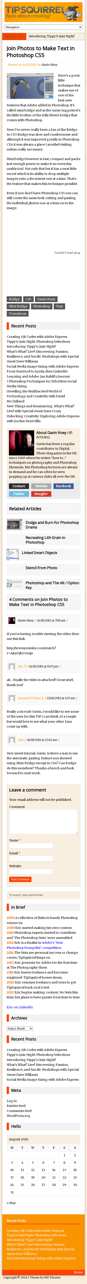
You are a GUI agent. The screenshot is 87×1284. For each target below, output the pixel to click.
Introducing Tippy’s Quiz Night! (51, 36)
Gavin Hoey (49, 65)
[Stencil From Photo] (14, 573)
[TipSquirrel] (43, 12)
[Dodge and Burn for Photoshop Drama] (14, 528)
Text (59, 306)
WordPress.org (18, 1116)
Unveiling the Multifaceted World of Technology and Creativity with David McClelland (36, 396)
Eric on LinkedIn (20, 1007)
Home (78, 1272)
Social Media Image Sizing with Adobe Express (43, 366)
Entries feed (16, 1106)
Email (14, 853)
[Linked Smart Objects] (13, 558)
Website (41, 486)
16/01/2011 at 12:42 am (42, 740)
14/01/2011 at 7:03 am (51, 620)
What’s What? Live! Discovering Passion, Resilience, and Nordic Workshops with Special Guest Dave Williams (43, 357)
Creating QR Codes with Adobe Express (37, 337)
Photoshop (41, 306)
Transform (17, 314)
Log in (12, 1101)
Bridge (14, 299)
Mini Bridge (18, 306)
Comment (17, 807)
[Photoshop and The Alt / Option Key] (14, 585)
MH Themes (52, 1277)
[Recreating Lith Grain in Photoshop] (14, 543)
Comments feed (19, 1111)
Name (14, 840)
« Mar (11, 1203)
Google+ (41, 494)
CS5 (28, 299)
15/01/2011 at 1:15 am (61, 698)
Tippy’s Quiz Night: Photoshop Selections (38, 342)
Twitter (19, 494)
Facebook (63, 486)
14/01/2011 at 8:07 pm (43, 666)
